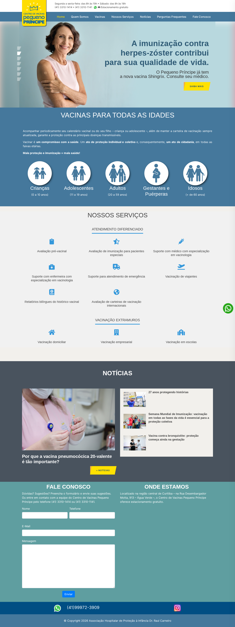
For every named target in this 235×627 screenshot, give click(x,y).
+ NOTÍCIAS (103, 470)
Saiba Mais (197, 86)
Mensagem (29, 541)
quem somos (80, 16)
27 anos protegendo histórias (168, 392)
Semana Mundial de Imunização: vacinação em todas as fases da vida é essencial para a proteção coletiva (178, 417)
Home (61, 16)
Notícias (145, 16)
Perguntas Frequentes (171, 16)
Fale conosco (202, 16)
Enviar (69, 594)
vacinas (100, 16)
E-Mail (26, 526)
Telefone (75, 508)
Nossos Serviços (122, 16)
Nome (26, 508)
